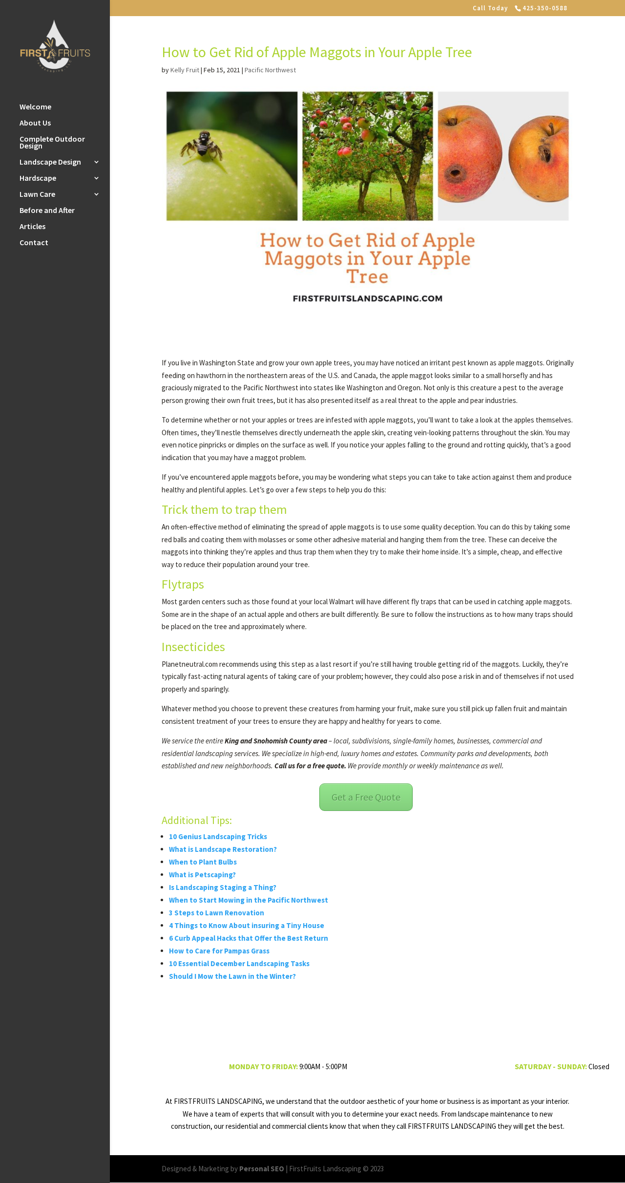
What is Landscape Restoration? (223, 849)
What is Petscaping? (202, 874)
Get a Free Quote (366, 797)
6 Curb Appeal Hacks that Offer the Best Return (248, 938)
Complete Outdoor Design (52, 142)
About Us (35, 123)
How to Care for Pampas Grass (219, 950)
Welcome (35, 107)
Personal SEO (261, 1168)
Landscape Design (50, 162)
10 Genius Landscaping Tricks (218, 836)
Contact (34, 243)
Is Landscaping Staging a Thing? (222, 887)
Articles (32, 227)
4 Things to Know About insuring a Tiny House (246, 925)
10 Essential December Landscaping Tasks (239, 963)
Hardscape (38, 178)
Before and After (47, 211)
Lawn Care (37, 194)
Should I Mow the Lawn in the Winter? (232, 976)
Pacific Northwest (270, 69)
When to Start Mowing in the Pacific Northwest (248, 900)
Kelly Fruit (184, 69)
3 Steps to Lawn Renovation (216, 912)
